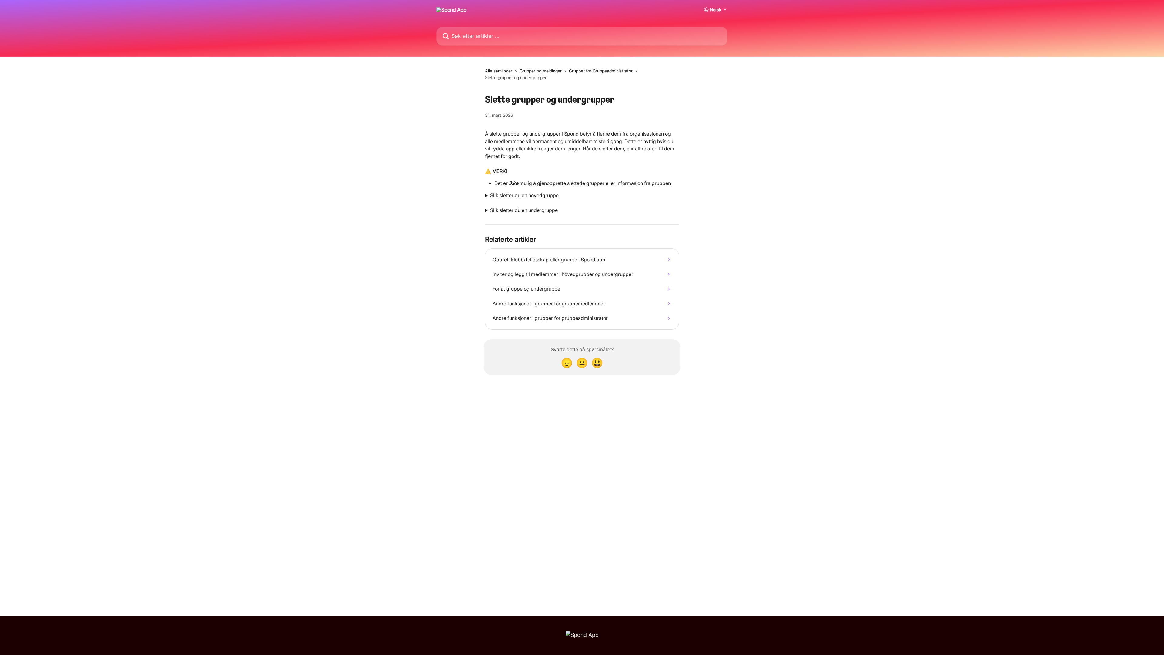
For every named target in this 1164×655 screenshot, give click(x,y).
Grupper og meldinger (541, 70)
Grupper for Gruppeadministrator (601, 70)
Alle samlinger (498, 70)
